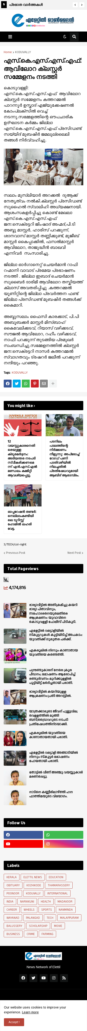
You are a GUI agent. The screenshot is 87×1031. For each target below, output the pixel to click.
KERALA (11, 877)
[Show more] (53, 383)
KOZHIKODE (33, 885)
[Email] (44, 383)
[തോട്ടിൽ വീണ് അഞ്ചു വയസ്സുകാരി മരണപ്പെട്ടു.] (15, 777)
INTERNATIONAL (57, 893)
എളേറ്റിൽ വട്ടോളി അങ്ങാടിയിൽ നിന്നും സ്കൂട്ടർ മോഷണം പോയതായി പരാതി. (53, 757)
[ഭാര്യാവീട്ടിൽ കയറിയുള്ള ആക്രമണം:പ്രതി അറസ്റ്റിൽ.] (15, 697)
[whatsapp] (63, 835)
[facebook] (23, 835)
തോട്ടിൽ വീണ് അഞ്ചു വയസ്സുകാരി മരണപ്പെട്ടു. (56, 774)
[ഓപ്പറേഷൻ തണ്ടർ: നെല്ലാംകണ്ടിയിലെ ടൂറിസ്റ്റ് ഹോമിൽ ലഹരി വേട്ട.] (23, 495)
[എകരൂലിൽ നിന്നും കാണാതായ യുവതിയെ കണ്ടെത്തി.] (15, 655)
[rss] (64, 978)
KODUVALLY (23, 52)
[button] (75, 5)
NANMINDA (66, 910)
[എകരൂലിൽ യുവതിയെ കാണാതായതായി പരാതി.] (15, 738)
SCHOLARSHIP (38, 926)
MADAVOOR (65, 902)
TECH (50, 918)
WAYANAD (12, 918)
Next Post (74, 553)
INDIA (9, 902)
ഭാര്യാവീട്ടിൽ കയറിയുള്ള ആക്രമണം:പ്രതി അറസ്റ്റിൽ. (50, 694)
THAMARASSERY (59, 885)
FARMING (47, 934)
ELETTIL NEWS (32, 877)
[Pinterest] (35, 383)
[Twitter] (17, 383)
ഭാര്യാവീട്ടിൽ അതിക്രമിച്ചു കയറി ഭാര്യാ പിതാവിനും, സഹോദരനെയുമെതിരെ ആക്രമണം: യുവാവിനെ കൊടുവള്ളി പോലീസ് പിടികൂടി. (53, 613)
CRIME (31, 934)
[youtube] (23, 844)
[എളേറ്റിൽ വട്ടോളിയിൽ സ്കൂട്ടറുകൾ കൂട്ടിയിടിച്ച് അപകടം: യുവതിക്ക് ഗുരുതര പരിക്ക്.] (15, 636)
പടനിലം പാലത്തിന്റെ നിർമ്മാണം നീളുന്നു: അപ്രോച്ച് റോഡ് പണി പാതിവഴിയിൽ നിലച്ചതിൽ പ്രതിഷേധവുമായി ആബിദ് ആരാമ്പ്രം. (64, 458)
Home (8, 52)
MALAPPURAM (69, 918)
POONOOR (12, 893)
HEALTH (46, 902)
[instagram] (63, 844)
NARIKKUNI (27, 902)
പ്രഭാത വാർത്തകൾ (26, 4)
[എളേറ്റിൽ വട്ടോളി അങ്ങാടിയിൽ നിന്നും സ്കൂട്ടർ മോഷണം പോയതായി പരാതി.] (15, 758)
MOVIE (58, 926)
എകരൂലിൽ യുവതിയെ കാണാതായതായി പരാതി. (48, 735)
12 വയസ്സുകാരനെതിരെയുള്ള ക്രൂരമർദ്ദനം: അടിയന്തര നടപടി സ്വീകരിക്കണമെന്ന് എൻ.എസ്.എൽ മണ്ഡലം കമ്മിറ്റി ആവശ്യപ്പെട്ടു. (22, 458)
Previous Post (15, 553)
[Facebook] (8, 383)
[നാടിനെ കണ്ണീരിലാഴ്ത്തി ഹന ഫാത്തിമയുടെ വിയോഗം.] (15, 797)
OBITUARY (13, 885)
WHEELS (29, 910)
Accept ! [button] (14, 1022)
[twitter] (33, 978)
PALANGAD (33, 918)
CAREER (11, 910)
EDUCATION (56, 877)
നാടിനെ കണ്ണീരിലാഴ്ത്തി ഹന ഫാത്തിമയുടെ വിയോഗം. (51, 794)
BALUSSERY (14, 926)
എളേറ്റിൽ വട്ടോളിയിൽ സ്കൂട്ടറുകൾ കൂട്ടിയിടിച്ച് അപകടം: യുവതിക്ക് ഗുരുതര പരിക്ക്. (56, 635)
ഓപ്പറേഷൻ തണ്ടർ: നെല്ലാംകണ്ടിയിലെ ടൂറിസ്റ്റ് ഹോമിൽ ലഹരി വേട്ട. (22, 519)
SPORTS (46, 910)
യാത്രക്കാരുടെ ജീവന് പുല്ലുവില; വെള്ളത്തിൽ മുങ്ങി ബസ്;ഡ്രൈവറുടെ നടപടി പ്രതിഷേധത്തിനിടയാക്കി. (53, 717)
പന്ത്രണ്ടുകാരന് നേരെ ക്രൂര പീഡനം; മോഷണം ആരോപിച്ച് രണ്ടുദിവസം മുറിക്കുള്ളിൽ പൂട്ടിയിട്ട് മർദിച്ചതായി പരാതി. (52, 676)
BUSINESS (13, 934)
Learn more (30, 1012)
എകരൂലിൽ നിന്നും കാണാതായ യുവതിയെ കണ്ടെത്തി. (53, 652)
